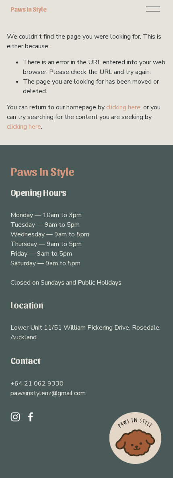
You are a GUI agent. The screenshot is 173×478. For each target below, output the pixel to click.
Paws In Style (28, 9)
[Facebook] (30, 417)
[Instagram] (15, 417)
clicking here (123, 107)
